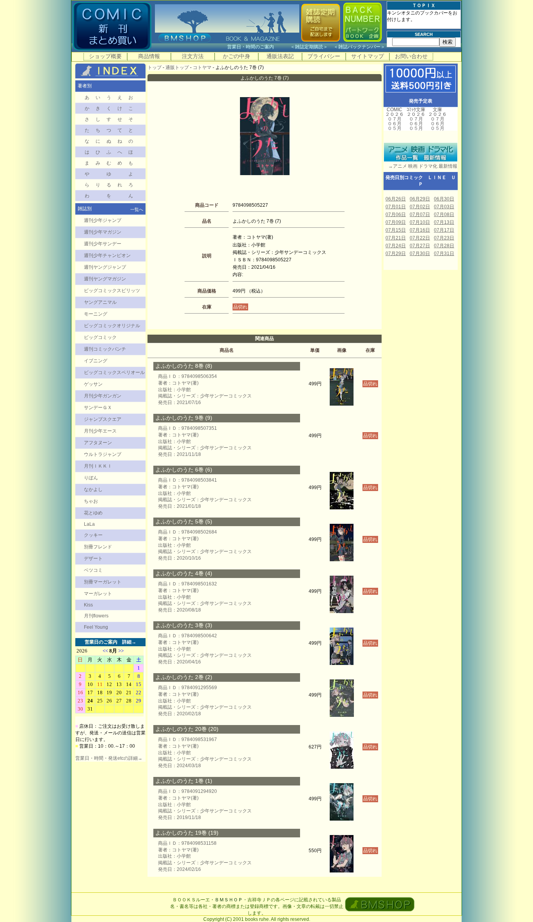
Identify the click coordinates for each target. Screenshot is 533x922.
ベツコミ (93, 570)
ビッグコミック (100, 337)
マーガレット (98, 593)
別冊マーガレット (102, 582)
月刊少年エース (100, 431)
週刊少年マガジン (102, 232)
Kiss (88, 605)
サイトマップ (367, 56)
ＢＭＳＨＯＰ (229, 899)
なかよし (93, 489)
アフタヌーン (98, 442)
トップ (154, 67)
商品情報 (149, 56)
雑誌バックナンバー (359, 47)
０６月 (394, 123)
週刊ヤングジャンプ (105, 267)
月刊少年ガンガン (102, 396)
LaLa (89, 524)
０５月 (394, 128)
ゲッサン (93, 384)
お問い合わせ (411, 56)
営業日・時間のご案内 (258, 47)
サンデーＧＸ (98, 407)
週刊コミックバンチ (105, 349)
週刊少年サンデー (102, 243)
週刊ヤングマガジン (105, 279)
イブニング (95, 360)
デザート (93, 558)
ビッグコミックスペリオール (114, 372)
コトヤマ (202, 67)
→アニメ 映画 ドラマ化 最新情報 (420, 166)
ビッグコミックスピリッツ (112, 290)
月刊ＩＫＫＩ (98, 466)
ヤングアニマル (100, 302)
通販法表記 (280, 56)
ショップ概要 (105, 56)
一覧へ (136, 209)
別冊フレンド (98, 547)
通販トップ (177, 67)
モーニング (95, 314)
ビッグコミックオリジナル (112, 325)
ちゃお (91, 501)
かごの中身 (236, 56)
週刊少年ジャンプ (102, 220)
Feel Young (96, 627)
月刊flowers (96, 616)
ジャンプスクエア (102, 419)
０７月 (394, 119)
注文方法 (193, 56)
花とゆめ (93, 513)
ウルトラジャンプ (102, 454)
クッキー (93, 535)
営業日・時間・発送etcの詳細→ (108, 758)
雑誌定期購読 (309, 47)
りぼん (91, 478)
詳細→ (129, 642)
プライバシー (323, 56)
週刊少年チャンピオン (107, 255)
